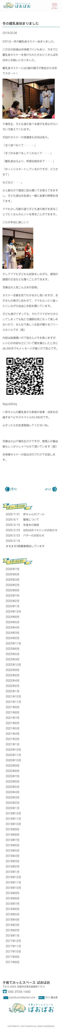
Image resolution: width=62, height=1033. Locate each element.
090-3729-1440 (19, 991)
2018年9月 (12, 893)
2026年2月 (12, 585)
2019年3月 (12, 861)
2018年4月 (12, 919)
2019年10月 (13, 824)
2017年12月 (13, 941)
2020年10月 (13, 760)
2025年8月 (12, 590)
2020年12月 (13, 749)
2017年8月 (12, 962)
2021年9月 (12, 707)
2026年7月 (12, 569)
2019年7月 (12, 840)
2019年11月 (13, 818)
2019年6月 (12, 845)
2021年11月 (13, 702)
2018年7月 (12, 903)
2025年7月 (12, 595)
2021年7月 (12, 717)
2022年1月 (12, 691)
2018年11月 (13, 882)
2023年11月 (13, 643)
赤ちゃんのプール (33, 514)
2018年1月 (12, 935)
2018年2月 (12, 930)
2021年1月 (12, 744)
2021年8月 (12, 712)
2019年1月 (12, 871)
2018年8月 (12, 898)
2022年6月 (12, 675)
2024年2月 (12, 638)
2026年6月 (12, 574)
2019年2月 (12, 866)
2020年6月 (12, 781)
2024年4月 (12, 627)
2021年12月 (13, 696)
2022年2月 (12, 686)
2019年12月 (13, 813)
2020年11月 (13, 755)
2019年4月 (12, 856)
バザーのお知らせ (33, 535)
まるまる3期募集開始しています (25, 546)
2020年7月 (12, 776)
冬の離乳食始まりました (20, 23)
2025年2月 (12, 601)
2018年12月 (13, 877)
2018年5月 (12, 914)
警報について (31, 519)
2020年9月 (12, 765)
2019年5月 (12, 850)
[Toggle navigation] (54, 5)
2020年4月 (12, 792)
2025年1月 (12, 606)
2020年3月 (12, 797)
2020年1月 (12, 808)
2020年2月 (12, 802)
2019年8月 (12, 834)
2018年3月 (12, 925)
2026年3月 (12, 579)
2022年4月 (12, 680)
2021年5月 (12, 728)
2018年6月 (12, 909)
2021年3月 (12, 739)
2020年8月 (12, 771)
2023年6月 (12, 648)
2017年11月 (13, 946)
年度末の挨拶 (31, 525)
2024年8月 (12, 617)
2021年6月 (12, 723)
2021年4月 (12, 733)
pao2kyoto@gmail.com (22, 997)
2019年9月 (12, 829)
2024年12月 (13, 611)
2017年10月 (13, 951)
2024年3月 (12, 632)
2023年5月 (12, 654)
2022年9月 (12, 670)
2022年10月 (13, 664)
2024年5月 (12, 622)
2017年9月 (12, 956)
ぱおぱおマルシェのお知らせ (40, 530)
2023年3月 (12, 659)
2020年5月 (12, 786)
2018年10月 (13, 887)
